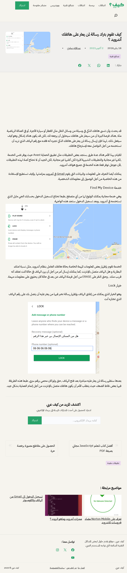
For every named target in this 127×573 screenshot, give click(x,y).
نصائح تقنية (114, 56)
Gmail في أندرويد (55, 174)
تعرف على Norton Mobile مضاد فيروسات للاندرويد (103, 520)
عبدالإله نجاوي (74, 48)
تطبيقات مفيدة (113, 463)
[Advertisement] (63, 102)
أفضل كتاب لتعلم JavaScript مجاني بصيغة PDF (92, 448)
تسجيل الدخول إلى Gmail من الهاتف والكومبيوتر (26, 498)
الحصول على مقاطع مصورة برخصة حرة (36, 448)
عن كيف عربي (71, 567)
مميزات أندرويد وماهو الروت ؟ (66, 518)
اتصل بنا (81, 567)
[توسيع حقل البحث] (116, 15)
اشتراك (22, 5)
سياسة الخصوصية (57, 567)
